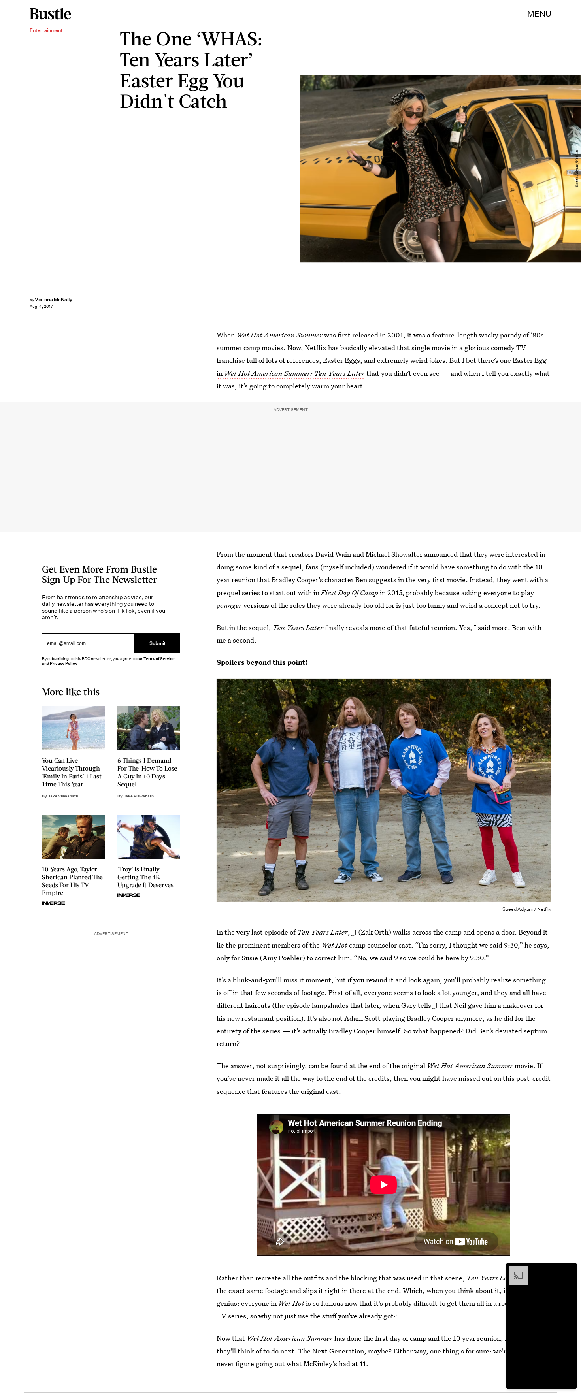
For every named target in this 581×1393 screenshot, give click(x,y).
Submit (157, 643)
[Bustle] (50, 14)
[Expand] (514, 1269)
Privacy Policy (63, 663)
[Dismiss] (568, 1269)
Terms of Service (159, 658)
